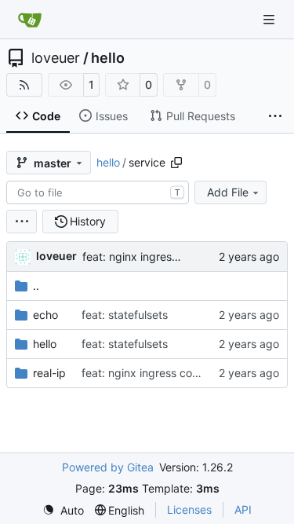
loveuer (55, 58)
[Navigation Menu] (270, 19)
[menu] (21, 221)
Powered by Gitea (108, 467)
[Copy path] (176, 162)
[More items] (275, 116)
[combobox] (97, 192)
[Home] (30, 19)
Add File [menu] (228, 192)
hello (108, 58)
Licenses (189, 509)
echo (45, 314)
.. (36, 285)
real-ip (49, 372)
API (243, 509)
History (88, 221)
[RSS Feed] (24, 85)
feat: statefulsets (125, 314)
